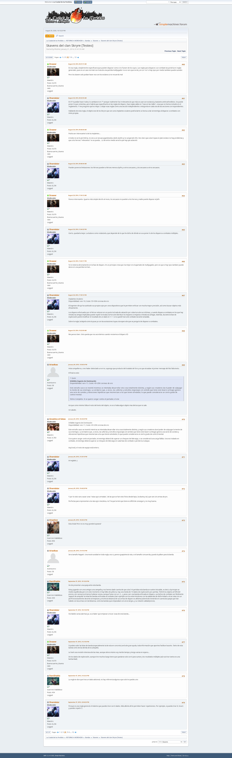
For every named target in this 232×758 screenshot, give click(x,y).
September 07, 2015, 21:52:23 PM (78, 676)
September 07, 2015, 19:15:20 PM (78, 581)
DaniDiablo (54, 581)
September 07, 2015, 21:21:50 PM (78, 642)
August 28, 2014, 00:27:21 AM (77, 64)
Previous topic (170, 51)
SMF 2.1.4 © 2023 (49, 755)
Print (184, 57)
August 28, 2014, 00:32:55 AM (77, 98)
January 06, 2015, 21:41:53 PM (77, 551)
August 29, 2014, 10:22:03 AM (77, 330)
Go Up (48, 732)
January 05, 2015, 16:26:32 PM (77, 520)
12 (75, 57)
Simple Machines (60, 755)
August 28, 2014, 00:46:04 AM (77, 130)
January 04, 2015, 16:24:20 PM (77, 419)
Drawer (52, 64)
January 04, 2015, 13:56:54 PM (77, 364)
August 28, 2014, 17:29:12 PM (77, 295)
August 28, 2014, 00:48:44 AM (77, 164)
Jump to (154, 742)
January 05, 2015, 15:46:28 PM (77, 488)
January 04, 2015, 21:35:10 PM (77, 457)
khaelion (53, 520)
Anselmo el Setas (57, 419)
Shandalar (54, 98)
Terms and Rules (176, 755)
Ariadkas (53, 364)
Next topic (181, 51)
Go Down (49, 57)
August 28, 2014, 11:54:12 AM (77, 195)
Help (168, 755)
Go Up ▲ (185, 755)
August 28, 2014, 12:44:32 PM (77, 229)
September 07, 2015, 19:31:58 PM (78, 610)
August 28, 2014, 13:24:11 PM (77, 261)
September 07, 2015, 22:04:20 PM (78, 702)
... (73, 57)
